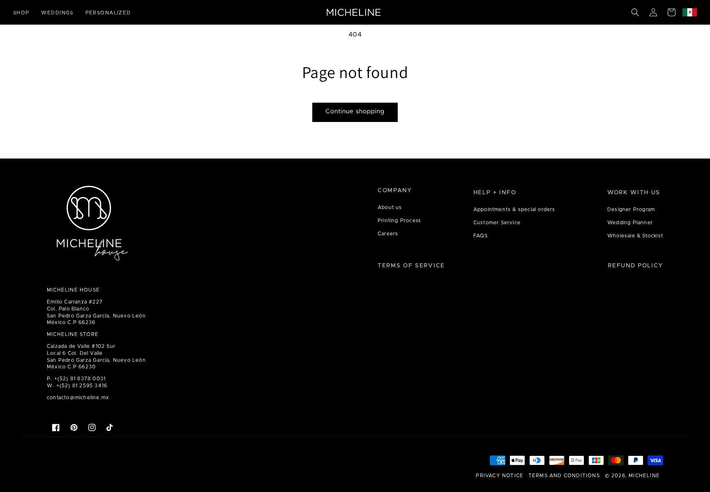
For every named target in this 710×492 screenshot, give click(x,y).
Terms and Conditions (564, 475)
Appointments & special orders (514, 209)
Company (395, 190)
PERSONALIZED (108, 12)
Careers (388, 233)
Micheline (644, 475)
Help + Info (494, 192)
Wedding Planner (630, 222)
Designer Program (631, 209)
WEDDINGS (57, 12)
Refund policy (635, 266)
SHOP (21, 12)
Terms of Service (411, 266)
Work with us (633, 192)
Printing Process (399, 220)
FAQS (480, 235)
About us (390, 207)
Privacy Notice (499, 475)
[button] (635, 12)
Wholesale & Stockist (635, 235)
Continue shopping (355, 111)
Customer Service (497, 222)
